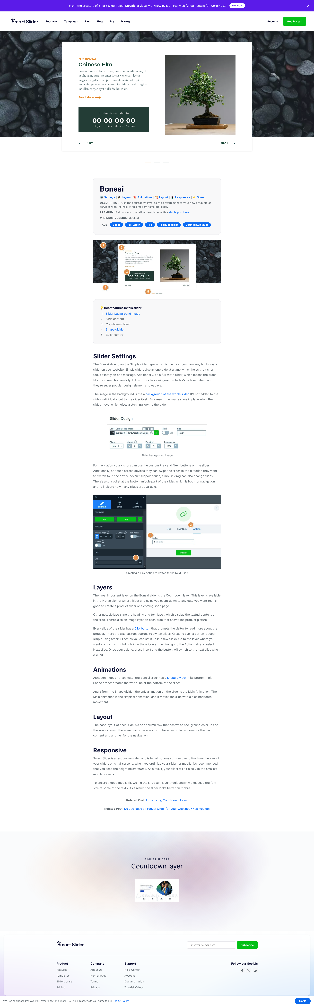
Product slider (169, 224)
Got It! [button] (302, 1001)
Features (52, 21)
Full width (134, 224)
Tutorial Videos (134, 987)
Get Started (294, 21)
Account (272, 21)
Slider (116, 224)
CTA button (142, 628)
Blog (87, 21)
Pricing (125, 21)
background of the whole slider (167, 394)
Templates (71, 21)
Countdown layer (197, 224)
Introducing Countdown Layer (167, 800)
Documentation (134, 981)
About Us (96, 969)
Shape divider (115, 329)
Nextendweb (98, 975)
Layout (163, 197)
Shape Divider (176, 677)
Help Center (132, 969)
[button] (85, 142)
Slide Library (64, 981)
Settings (109, 197)
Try (112, 21)
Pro (150, 224)
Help (100, 21)
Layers (126, 197)
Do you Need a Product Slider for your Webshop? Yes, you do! (167, 808)
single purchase (179, 212)
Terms (94, 981)
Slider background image (123, 313)
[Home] (26, 21)
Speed (201, 197)
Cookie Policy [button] (121, 1001)
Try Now (237, 5)
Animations (145, 197)
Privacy (95, 987)
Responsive (182, 197)
